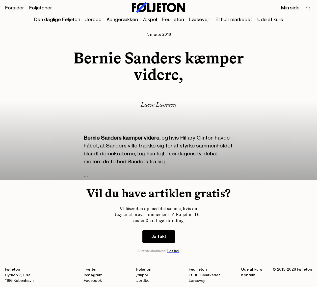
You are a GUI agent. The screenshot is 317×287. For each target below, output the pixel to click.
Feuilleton (173, 19)
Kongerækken (122, 19)
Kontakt (248, 275)
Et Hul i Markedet (204, 275)
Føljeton (143, 269)
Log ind (173, 251)
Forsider (14, 7)
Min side (290, 7)
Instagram (93, 275)
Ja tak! (158, 236)
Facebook (93, 280)
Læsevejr (199, 19)
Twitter (90, 269)
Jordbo (93, 19)
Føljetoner (40, 7)
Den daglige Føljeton (57, 19)
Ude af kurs (270, 19)
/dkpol (150, 19)
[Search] (309, 8)
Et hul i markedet (233, 19)
